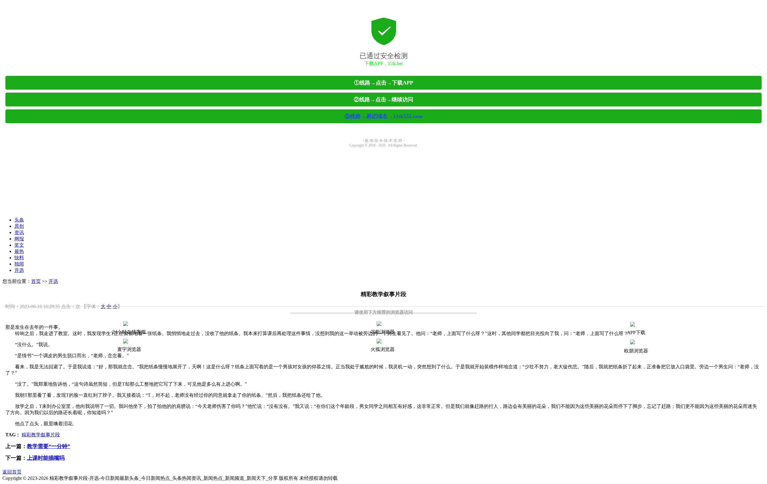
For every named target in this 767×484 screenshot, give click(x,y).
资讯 (19, 232)
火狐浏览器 (383, 349)
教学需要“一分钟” (48, 446)
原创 (19, 226)
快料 (19, 257)
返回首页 (12, 471)
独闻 (19, 263)
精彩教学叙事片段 (41, 434)
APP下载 (636, 332)
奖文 (19, 245)
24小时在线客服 (129, 331)
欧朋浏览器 (636, 350)
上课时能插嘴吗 (46, 458)
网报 (19, 238)
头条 (19, 219)
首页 (36, 281)
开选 (19, 270)
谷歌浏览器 (383, 331)
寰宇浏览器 (129, 349)
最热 (19, 251)
